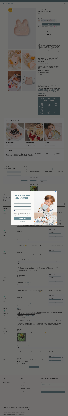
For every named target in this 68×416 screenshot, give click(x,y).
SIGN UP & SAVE (22, 218)
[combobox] (15, 211)
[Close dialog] (56, 191)
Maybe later (22, 221)
